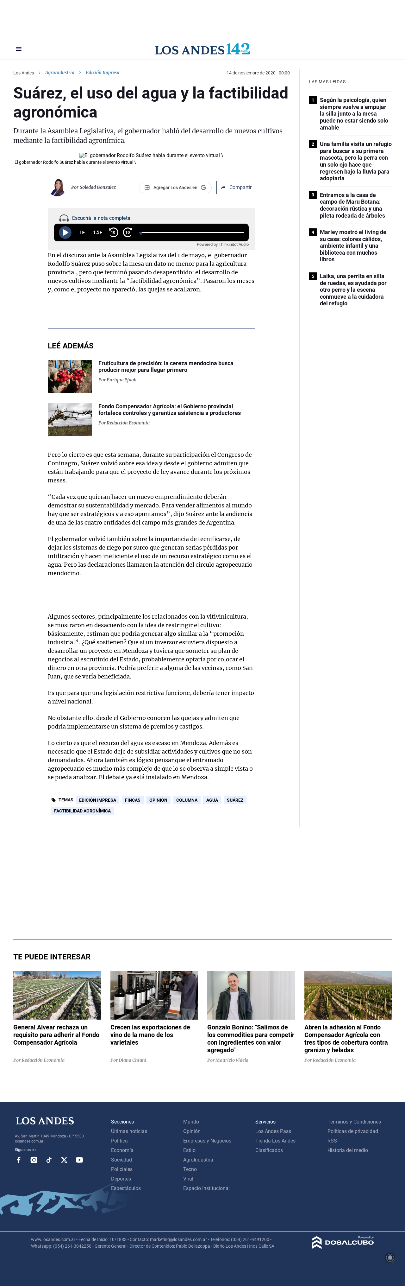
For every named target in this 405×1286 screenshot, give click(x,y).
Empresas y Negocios (207, 1141)
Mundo (191, 1122)
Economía (122, 1150)
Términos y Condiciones (354, 1122)
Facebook (18, 1160)
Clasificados (269, 1150)
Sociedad (121, 1160)
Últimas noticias (129, 1131)
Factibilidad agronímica (82, 810)
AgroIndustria (59, 72)
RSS (332, 1141)
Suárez (235, 800)
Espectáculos (126, 1188)
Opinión (158, 800)
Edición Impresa (97, 800)
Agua (212, 800)
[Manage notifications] (390, 1258)
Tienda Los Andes (275, 1141)
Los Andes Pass (273, 1131)
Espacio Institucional (206, 1188)
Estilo (189, 1150)
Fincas (132, 800)
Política (119, 1141)
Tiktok (49, 1160)
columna (186, 800)
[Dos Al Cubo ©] (343, 1247)
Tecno (190, 1169)
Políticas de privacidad (352, 1131)
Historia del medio (347, 1150)
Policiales (122, 1169)
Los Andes (23, 72)
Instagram (34, 1160)
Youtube (79, 1160)
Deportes (121, 1179)
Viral (188, 1179)
